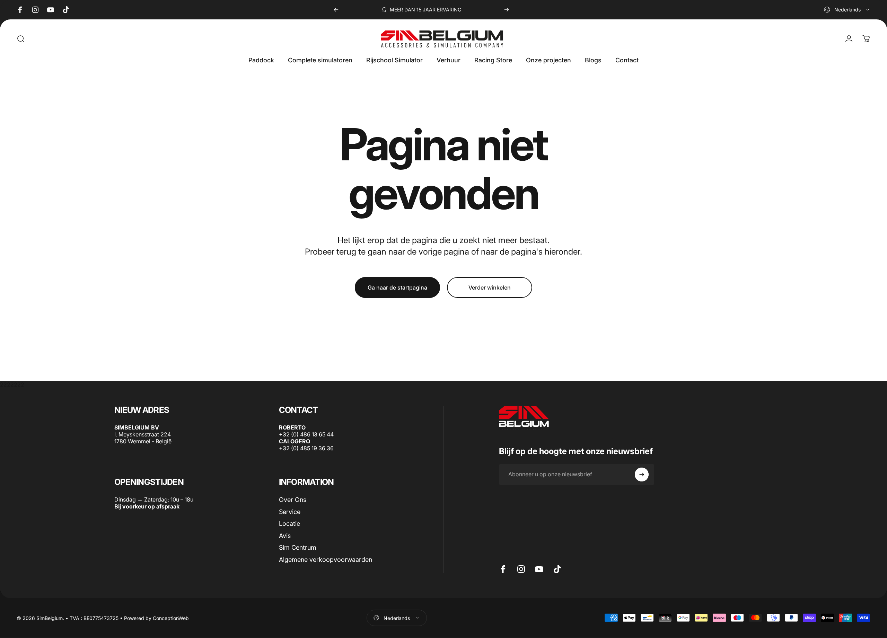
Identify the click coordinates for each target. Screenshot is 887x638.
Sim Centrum (297, 547)
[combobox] (847, 9)
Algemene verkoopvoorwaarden (325, 559)
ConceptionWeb (171, 618)
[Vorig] (336, 9)
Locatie (289, 523)
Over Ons (292, 499)
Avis (285, 535)
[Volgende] (506, 9)
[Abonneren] (642, 474)
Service (289, 511)
